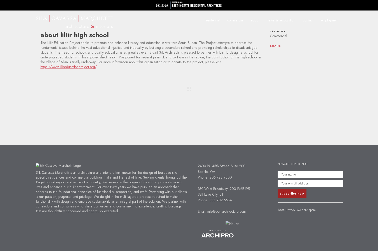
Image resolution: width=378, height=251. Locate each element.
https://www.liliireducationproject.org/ (68, 66)
